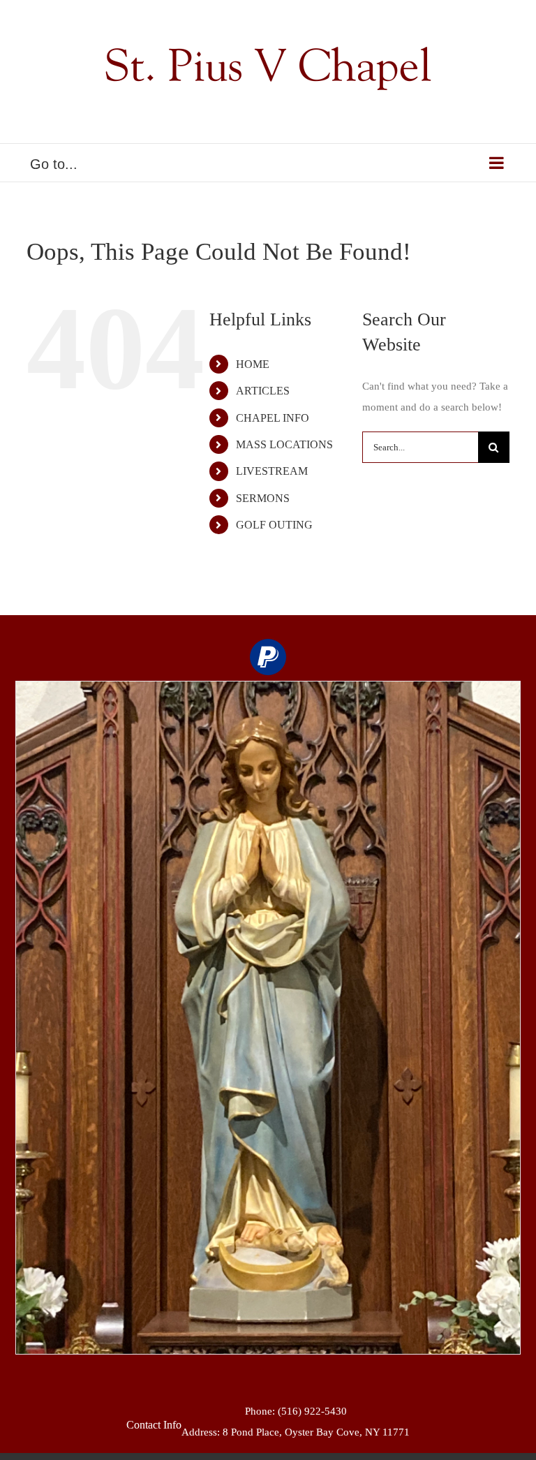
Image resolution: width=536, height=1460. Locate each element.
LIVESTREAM (272, 471)
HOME (252, 364)
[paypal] (268, 657)
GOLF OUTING (274, 525)
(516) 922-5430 (312, 1411)
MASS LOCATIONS (284, 444)
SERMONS (263, 498)
